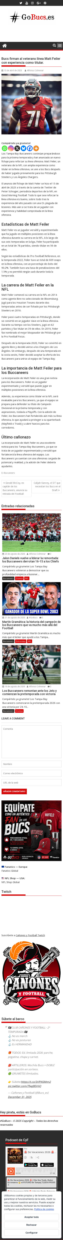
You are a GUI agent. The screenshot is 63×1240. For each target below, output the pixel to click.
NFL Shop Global (10, 882)
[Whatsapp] (4, 148)
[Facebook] (30, 148)
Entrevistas (20, 641)
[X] (17, 148)
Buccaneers (9, 472)
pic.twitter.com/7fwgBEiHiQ (24, 1086)
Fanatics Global (9, 870)
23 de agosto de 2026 (14, 553)
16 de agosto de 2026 (14, 686)
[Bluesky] (23, 148)
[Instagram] (11, 148)
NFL (26, 578)
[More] (36, 148)
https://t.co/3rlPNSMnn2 (36, 1082)
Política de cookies (44, 1209)
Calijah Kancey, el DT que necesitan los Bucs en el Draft (47, 486)
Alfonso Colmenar (35, 70)
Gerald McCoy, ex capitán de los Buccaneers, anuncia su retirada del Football (15, 488)
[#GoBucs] (4, 45)
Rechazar (31, 1224)
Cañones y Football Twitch (30, 935)
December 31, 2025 (19, 1097)
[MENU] (59, 45)
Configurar (32, 1232)
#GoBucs (33, 617)
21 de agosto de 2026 (14, 617)
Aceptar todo (31, 1217)
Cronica (19, 578)
